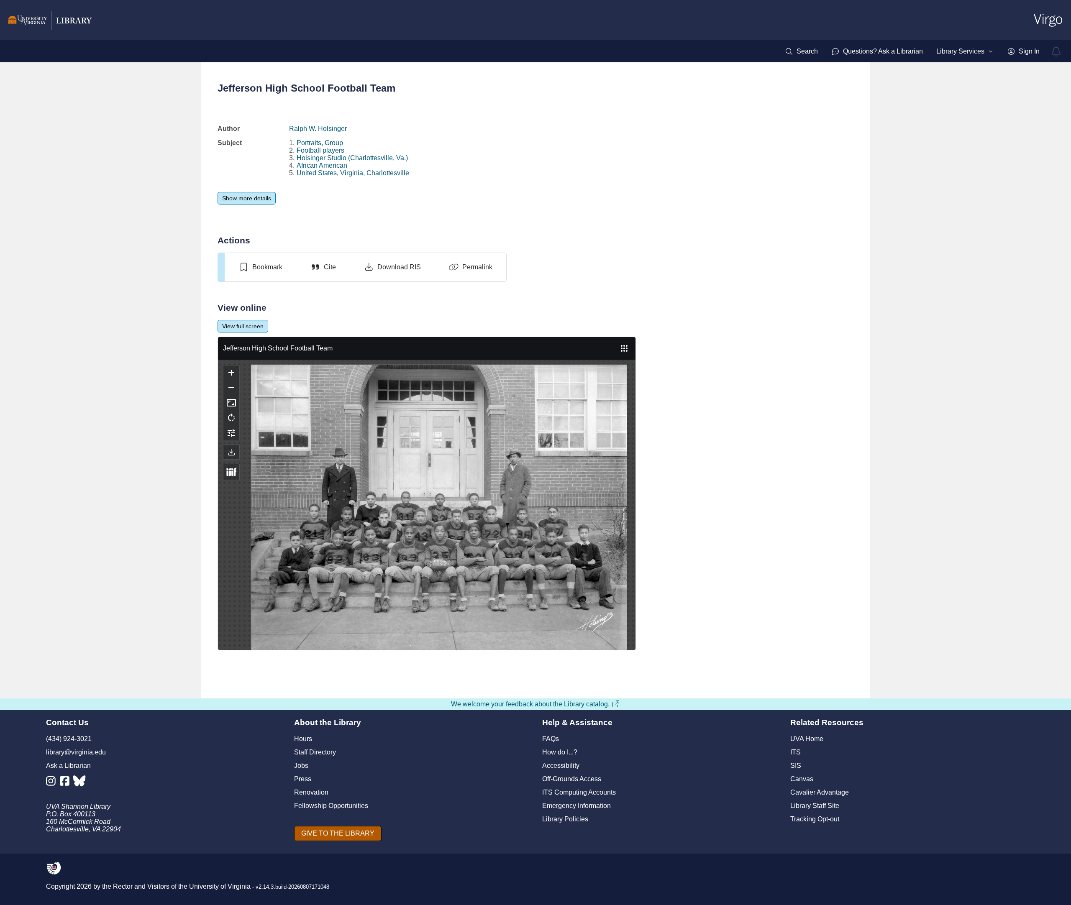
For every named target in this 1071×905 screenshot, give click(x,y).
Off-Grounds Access (571, 778)
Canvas (801, 778)
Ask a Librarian (68, 765)
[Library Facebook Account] (67, 782)
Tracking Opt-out (814, 819)
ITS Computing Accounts (579, 792)
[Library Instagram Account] (53, 782)
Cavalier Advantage (819, 792)
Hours (303, 738)
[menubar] (912, 51)
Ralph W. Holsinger (318, 128)
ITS (795, 752)
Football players (320, 150)
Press (302, 778)
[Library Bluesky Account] (80, 782)
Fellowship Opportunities (331, 805)
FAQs (550, 738)
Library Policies (565, 819)
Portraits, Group (320, 142)
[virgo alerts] (1056, 51)
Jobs (301, 765)
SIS (795, 765)
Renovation (311, 792)
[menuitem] (801, 51)
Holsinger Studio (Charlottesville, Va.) (352, 157)
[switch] (260, 267)
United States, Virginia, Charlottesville (353, 172)
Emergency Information (576, 805)
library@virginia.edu (76, 752)
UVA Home (806, 738)
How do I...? (559, 752)
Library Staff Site (814, 805)
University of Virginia (220, 886)
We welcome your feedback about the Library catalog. (530, 704)
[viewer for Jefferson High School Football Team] (427, 493)
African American (322, 165)
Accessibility (560, 765)
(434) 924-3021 (69, 738)
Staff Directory (315, 752)
